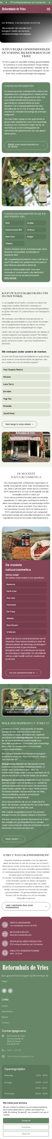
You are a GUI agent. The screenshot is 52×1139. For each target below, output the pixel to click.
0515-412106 (10, 278)
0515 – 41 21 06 (14, 1050)
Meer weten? (12, 839)
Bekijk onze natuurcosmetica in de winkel (23, 145)
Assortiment (7, 1011)
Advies (5, 1006)
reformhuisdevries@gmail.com (20, 1056)
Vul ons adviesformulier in (22, 672)
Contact (5, 1022)
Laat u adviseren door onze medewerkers (19, 906)
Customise (26, 1127)
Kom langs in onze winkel (18, 424)
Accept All (26, 1121)
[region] (26, 1119)
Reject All (26, 1134)
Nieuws (5, 1017)
